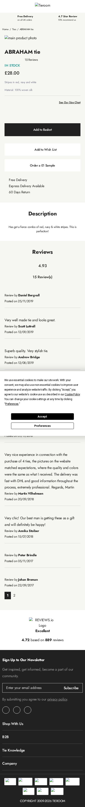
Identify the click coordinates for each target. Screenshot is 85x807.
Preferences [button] (12, 404)
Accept (42, 416)
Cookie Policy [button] (72, 394)
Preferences (42, 426)
